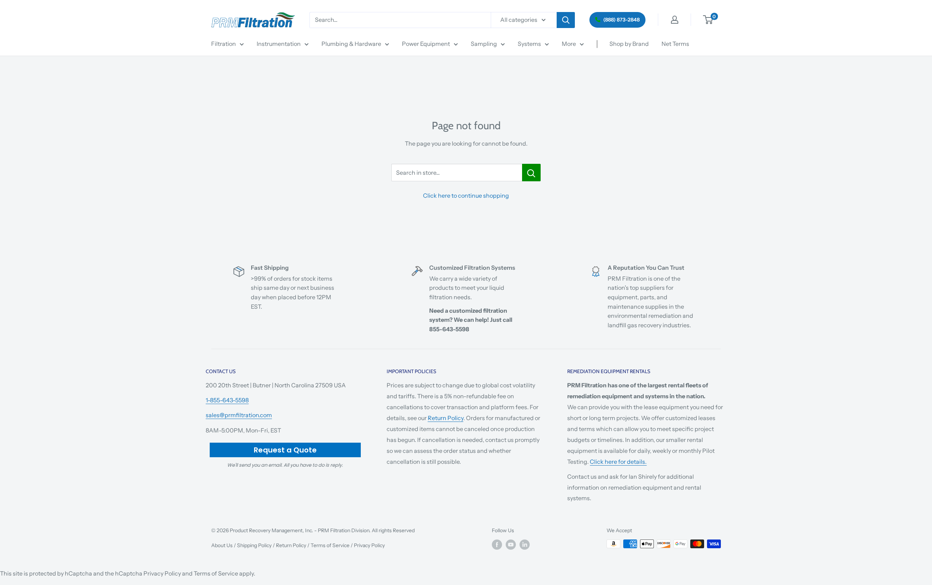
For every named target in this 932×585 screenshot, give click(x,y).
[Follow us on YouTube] (511, 544)
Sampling (484, 43)
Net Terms (675, 43)
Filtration (223, 43)
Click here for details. (618, 461)
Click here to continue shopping (466, 195)
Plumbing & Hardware (351, 43)
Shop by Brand (629, 43)
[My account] (674, 20)
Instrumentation (279, 43)
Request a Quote (285, 450)
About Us (222, 545)
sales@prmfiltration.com (239, 415)
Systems (529, 43)
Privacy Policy (369, 545)
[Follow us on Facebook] (497, 544)
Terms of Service (330, 545)
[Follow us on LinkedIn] (525, 544)
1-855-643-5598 (227, 400)
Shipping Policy (254, 545)
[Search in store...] (531, 172)
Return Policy (445, 418)
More (569, 43)
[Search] (566, 20)
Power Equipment (426, 43)
